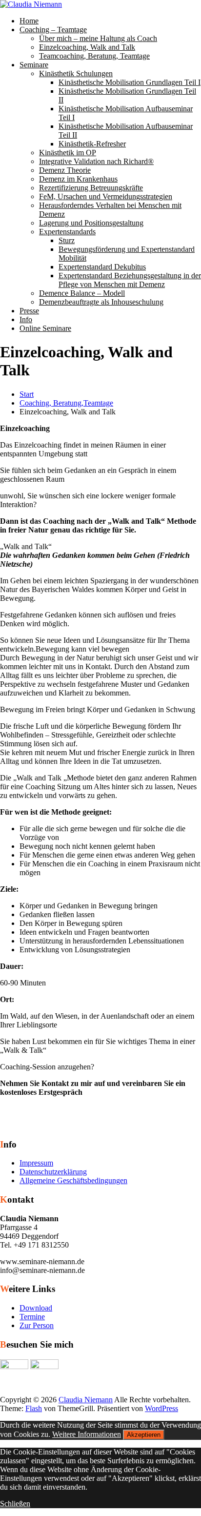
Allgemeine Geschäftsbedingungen (73, 1180)
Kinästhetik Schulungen (76, 73)
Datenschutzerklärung (53, 1172)
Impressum (36, 1163)
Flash (33, 1408)
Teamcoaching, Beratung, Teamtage (94, 56)
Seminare (34, 65)
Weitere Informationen (86, 1434)
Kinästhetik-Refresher (92, 144)
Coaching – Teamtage (53, 29)
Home (29, 21)
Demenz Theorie (65, 170)
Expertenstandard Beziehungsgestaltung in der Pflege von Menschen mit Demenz (130, 279)
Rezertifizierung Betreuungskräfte (91, 188)
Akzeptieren (144, 1434)
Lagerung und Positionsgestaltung (91, 223)
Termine (32, 1316)
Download (36, 1308)
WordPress (161, 1408)
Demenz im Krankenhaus (78, 179)
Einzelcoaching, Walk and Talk (87, 47)
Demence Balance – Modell (82, 293)
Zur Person (37, 1325)
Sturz (67, 240)
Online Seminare (45, 328)
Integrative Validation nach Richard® (96, 161)
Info (26, 319)
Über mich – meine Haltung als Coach (98, 38)
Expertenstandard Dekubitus (102, 267)
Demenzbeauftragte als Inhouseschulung (101, 302)
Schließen (15, 1503)
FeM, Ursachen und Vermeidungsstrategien (105, 196)
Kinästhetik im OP (67, 152)
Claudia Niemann (86, 1399)
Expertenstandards (67, 231)
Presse (29, 311)
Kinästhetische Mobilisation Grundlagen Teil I (130, 82)
